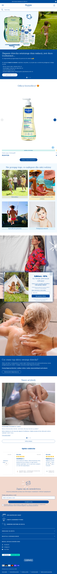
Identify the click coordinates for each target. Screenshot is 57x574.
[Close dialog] (51, 274)
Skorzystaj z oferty (41, 296)
